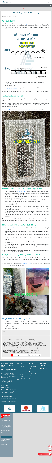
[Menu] (1, 5)
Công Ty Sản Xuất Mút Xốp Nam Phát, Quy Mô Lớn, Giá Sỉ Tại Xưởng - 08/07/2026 (21, 350)
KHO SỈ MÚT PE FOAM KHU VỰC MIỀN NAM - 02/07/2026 (16, 351)
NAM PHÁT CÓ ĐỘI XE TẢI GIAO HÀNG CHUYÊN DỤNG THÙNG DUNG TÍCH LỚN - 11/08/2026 (24, 341)
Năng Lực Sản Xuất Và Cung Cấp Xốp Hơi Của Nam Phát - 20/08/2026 (19, 339)
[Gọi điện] (50, 454)
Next (35, 355)
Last (39, 355)
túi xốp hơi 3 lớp (21, 191)
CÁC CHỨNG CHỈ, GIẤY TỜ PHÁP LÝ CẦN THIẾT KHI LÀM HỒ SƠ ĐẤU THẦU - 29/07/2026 (23, 342)
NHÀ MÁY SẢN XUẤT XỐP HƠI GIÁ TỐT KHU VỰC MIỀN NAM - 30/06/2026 (20, 352)
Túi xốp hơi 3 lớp (6, 109)
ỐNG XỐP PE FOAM (22, 372)
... (27, 355)
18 (29, 355)
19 (32, 355)
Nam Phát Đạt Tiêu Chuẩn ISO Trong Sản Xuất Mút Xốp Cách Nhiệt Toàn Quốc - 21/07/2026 (23, 344)
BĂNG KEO (20, 376)
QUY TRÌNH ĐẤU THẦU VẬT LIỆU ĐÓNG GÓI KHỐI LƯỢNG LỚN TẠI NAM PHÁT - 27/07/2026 (23, 343)
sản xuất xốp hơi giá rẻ (26, 263)
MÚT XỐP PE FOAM (22, 370)
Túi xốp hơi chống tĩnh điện (11, 88)
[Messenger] (50, 450)
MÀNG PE (20, 374)
